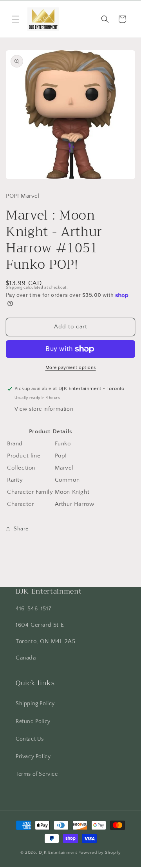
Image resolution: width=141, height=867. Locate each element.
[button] (15, 19)
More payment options (70, 367)
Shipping (14, 287)
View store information (43, 409)
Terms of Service (37, 774)
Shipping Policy (35, 703)
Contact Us (30, 739)
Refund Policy (33, 721)
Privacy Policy (33, 757)
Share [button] (21, 529)
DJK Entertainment (58, 852)
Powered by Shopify (99, 852)
